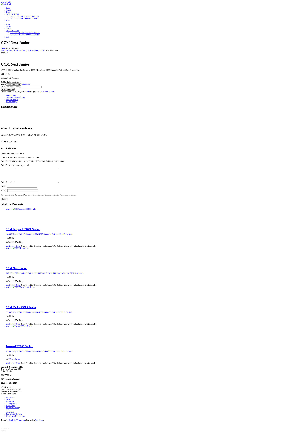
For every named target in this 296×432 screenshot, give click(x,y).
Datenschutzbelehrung (14, 414)
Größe (3, 82)
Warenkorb (10, 401)
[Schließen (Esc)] (9, 428)
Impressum (10, 412)
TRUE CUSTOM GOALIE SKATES (24, 18)
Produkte (9, 50)
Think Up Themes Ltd (17, 420)
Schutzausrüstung (20, 50)
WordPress (39, 420)
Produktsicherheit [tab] (12, 100)
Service (8, 10)
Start (2, 50)
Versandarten (10, 406)
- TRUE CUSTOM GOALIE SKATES (24, 35)
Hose (36, 50)
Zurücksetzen (26, 84)
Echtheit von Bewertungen (15, 416)
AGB (8, 20)
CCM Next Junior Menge (10, 87)
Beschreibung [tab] (11, 95)
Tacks (52, 92)
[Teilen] (6, 428)
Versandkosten (14, 359)
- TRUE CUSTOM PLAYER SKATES (25, 33)
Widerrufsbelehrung (13, 408)
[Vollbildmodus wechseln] (4, 428)
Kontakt (8, 12)
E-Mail (4, 190)
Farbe (3, 84)
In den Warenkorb (8, 89)
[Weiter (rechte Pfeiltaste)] (4, 430)
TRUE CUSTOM (12, 14)
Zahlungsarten (11, 404)
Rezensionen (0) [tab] (11, 102)
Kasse (8, 399)
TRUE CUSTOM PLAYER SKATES (24, 16)
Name (4, 186)
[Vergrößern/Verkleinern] (2, 428)
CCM (42, 50)
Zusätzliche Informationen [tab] (15, 98)
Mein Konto (10, 397)
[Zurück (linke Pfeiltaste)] (2, 430)
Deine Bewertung (8, 165)
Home (8, 8)
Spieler (30, 50)
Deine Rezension (8, 182)
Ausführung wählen (13, 246)
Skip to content (6, 2)
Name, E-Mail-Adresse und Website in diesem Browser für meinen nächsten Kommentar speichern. (40, 195)
